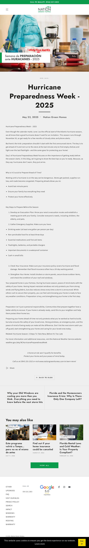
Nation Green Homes (17, 536)
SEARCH (9, 505)
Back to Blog (46, 378)
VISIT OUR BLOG (12, 498)
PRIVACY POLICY (12, 502)
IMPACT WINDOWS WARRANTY (10, 513)
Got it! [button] (81, 542)
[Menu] (7, 9)
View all (44, 465)
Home (41, 78)
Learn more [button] (40, 544)
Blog (46, 78)
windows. (49, 277)
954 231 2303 (27, 491)
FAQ (7, 494)
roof (39, 277)
